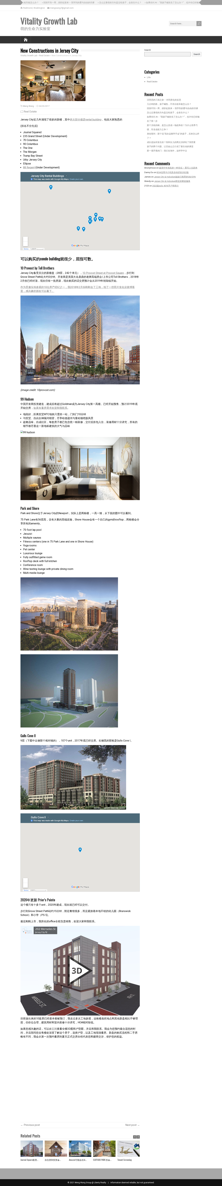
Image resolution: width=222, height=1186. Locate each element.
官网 (54, 1028)
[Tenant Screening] (129, 1149)
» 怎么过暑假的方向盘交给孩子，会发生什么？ (100, 2)
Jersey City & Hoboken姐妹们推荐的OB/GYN (175, 177)
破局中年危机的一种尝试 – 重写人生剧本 (178, 168)
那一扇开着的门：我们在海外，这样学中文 (167, 150)
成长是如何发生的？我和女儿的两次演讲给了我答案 (171, 142)
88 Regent (29, 167)
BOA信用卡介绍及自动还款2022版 (173, 172)
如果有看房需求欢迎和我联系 (50, 407)
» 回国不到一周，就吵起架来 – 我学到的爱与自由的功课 (48, 2)
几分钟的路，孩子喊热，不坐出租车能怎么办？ (169, 104)
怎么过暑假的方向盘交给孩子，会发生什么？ (168, 112)
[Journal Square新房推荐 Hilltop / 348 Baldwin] (32, 1149)
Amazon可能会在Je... (78, 1159)
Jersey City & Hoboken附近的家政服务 (172, 181)
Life (148, 77)
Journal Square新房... (29, 1159)
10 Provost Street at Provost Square (103, 272)
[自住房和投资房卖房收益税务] (57, 1149)
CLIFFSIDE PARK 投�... (102, 1159)
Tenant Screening (124, 1159)
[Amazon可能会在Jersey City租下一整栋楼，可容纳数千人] (81, 1149)
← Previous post (30, 1125)
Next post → (132, 1125)
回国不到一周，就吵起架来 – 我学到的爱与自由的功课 (172, 108)
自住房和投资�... (53, 1159)
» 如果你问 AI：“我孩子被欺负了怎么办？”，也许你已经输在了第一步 (157, 2)
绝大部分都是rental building (85, 119)
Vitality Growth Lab (48, 21)
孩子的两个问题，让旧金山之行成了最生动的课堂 (170, 146)
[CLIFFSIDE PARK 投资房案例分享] (105, 1149)
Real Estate (30, 111)
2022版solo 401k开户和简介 (165, 186)
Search (147, 50)
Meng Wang (28, 106)
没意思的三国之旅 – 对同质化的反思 (164, 100)
